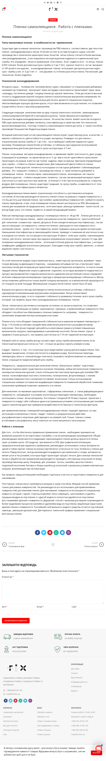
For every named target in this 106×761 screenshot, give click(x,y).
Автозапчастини (10, 721)
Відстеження (76, 677)
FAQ (5, 734)
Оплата (74, 673)
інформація (77, 664)
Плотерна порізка (11, 730)
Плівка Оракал (43, 734)
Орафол (53, 20)
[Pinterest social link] (51, 2)
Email (40, 606)
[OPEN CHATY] (98, 748)
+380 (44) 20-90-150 (79, 721)
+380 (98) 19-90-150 (79, 725)
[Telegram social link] (57, 2)
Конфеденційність (79, 682)
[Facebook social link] (44, 2)
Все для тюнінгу (10, 725)
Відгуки (74, 691)
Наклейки (7, 716)
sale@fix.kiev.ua (78, 734)
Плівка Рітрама (44, 730)
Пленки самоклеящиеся (17, 36)
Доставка (75, 668)
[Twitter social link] (48, 2)
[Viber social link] (61, 2)
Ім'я (4, 606)
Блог (39, 708)
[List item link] (23, 690)
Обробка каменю (44, 712)
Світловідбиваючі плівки (48, 725)
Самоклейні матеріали (13, 712)
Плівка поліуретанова (47, 721)
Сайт (74, 606)
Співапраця (76, 686)
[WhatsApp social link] (54, 2)
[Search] (102, 9)
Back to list (53, 545)
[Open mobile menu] (98, 9)
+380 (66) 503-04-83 (79, 730)
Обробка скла (43, 716)
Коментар (8, 576)
